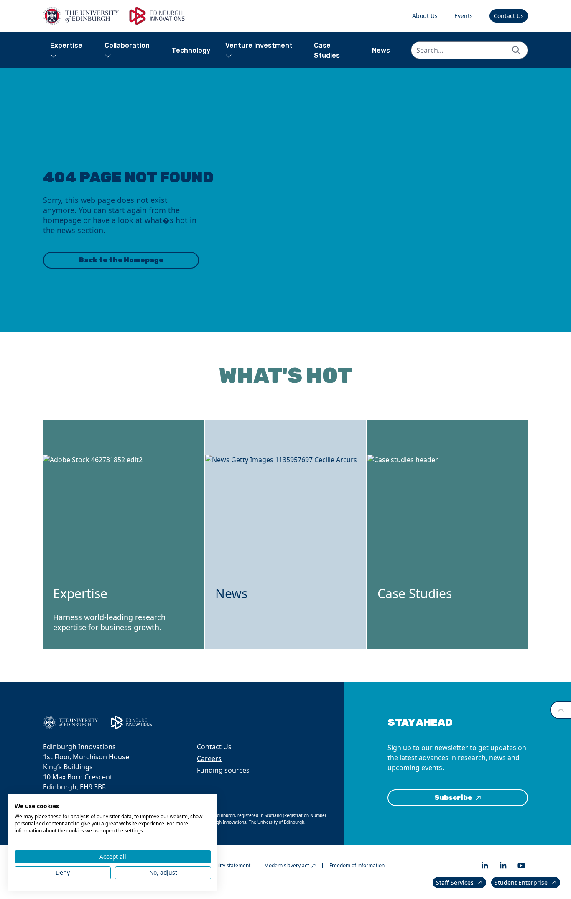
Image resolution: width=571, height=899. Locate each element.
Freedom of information (357, 865)
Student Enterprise (521, 882)
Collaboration (127, 45)
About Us (425, 16)
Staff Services (455, 882)
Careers (209, 758)
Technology (191, 50)
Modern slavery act (286, 865)
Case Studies (327, 50)
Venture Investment (259, 45)
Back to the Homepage (121, 260)
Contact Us (509, 16)
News (381, 50)
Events (463, 16)
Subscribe (453, 798)
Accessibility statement (223, 865)
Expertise (66, 45)
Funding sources (223, 770)
